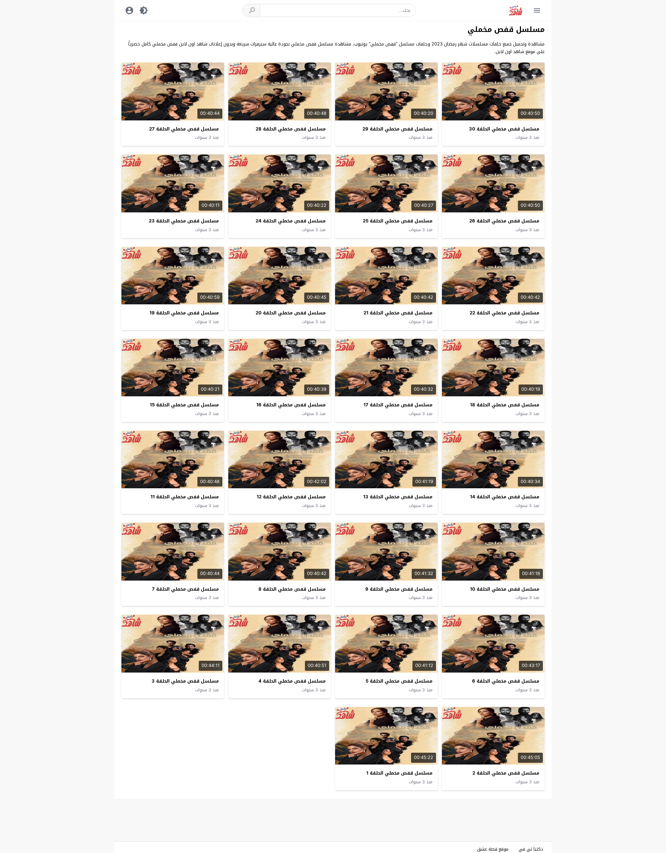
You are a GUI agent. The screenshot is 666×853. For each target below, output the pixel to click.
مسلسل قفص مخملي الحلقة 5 (399, 681)
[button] (251, 10)
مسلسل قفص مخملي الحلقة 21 (398, 313)
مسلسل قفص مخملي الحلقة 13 (398, 496)
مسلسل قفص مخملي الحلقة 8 (292, 589)
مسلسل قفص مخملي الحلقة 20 (291, 313)
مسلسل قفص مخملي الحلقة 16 (291, 404)
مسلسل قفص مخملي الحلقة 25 (398, 221)
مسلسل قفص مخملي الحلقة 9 (399, 589)
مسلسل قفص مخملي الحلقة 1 (399, 773)
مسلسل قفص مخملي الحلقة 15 (184, 404)
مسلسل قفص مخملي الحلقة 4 (292, 681)
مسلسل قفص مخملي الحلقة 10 (504, 589)
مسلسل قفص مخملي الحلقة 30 (504, 129)
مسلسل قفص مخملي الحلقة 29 (397, 129)
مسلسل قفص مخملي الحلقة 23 (184, 221)
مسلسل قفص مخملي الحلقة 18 (504, 404)
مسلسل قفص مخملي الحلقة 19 (184, 313)
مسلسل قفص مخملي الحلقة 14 (504, 496)
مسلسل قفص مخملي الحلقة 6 (505, 681)
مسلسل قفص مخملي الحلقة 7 (185, 589)
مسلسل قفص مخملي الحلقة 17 (398, 404)
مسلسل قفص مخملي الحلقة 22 (504, 313)
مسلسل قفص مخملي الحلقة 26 (504, 221)
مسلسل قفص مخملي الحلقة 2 (505, 773)
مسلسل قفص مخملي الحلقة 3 (185, 681)
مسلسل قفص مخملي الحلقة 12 (291, 496)
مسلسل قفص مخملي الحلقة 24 (291, 221)
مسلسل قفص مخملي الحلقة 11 (185, 496)
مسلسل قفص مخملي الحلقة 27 (184, 129)
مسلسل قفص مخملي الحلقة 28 (291, 129)
